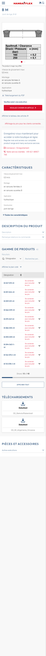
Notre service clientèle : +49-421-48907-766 (21, 153)
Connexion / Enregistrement (18, 148)
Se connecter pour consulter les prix (29, 283)
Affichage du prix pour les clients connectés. (23, 123)
